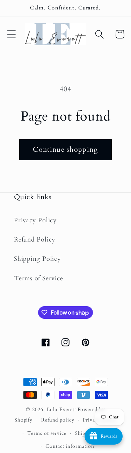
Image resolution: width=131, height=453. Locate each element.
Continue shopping (65, 149)
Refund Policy (35, 239)
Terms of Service (38, 278)
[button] (11, 34)
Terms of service (46, 433)
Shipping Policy (37, 258)
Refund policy (57, 420)
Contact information (69, 446)
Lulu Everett (61, 409)
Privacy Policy (35, 220)
